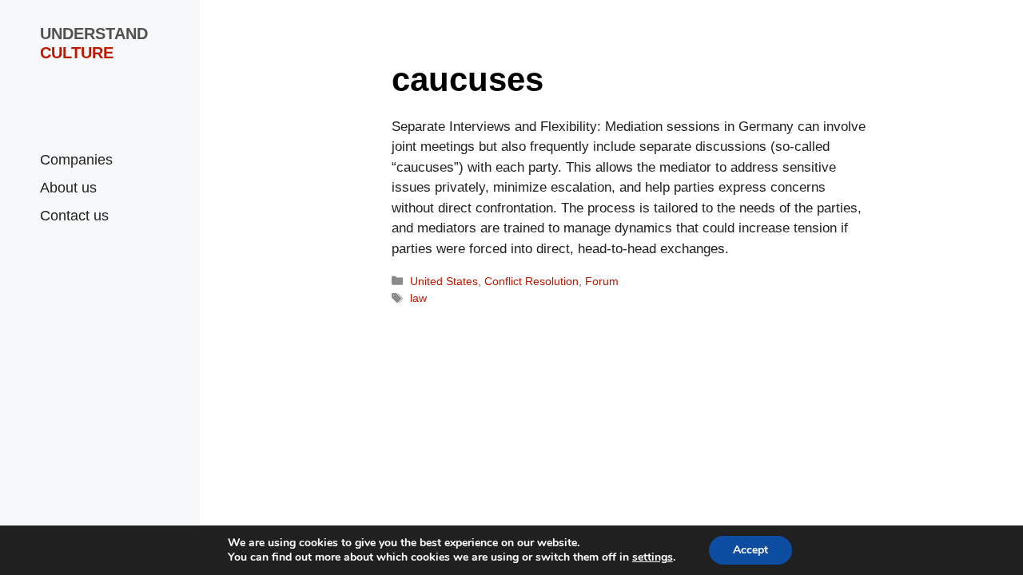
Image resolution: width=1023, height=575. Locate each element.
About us (68, 188)
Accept (750, 549)
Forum (602, 281)
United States (444, 281)
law (418, 297)
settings (652, 557)
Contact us (74, 216)
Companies (76, 160)
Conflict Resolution (531, 281)
